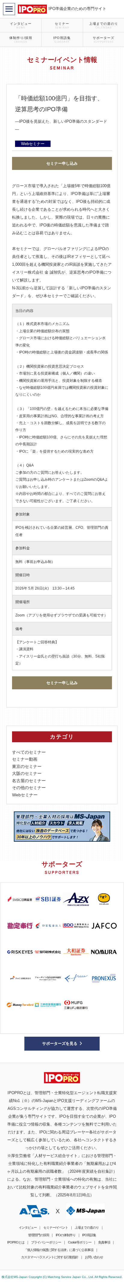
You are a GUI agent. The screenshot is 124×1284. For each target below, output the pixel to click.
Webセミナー (25, 794)
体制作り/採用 (20, 39)
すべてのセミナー (29, 752)
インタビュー (21, 25)
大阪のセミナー (27, 773)
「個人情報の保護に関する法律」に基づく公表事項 (58, 1250)
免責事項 (104, 1242)
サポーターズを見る (59, 1043)
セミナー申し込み (62, 163)
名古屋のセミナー (29, 780)
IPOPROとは (15, 1242)
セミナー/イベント (55, 1227)
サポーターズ (103, 39)
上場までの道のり (103, 25)
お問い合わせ (94, 1257)
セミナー (62, 25)
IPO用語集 (62, 39)
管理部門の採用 (38, 1235)
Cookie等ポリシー (79, 1242)
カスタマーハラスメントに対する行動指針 (49, 1257)
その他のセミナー (29, 787)
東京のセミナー (27, 766)
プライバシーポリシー (46, 1242)
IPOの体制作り (66, 1235)
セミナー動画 (24, 759)
